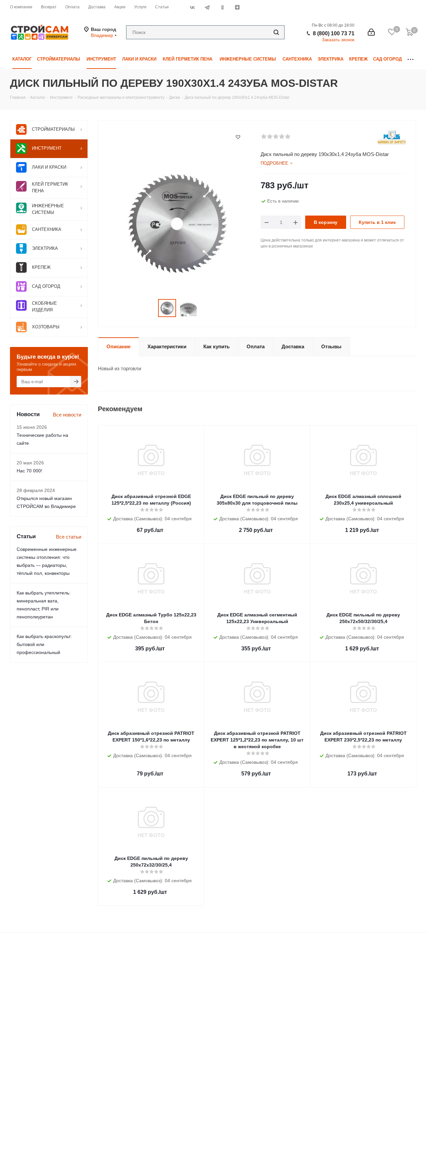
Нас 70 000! (29, 470)
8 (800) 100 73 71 (333, 33)
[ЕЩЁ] (410, 59)
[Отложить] (238, 137)
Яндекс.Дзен (237, 7)
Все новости (67, 414)
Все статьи (68, 537)
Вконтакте (192, 7)
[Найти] (276, 32)
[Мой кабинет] (371, 32)
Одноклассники (222, 7)
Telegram (207, 7)
